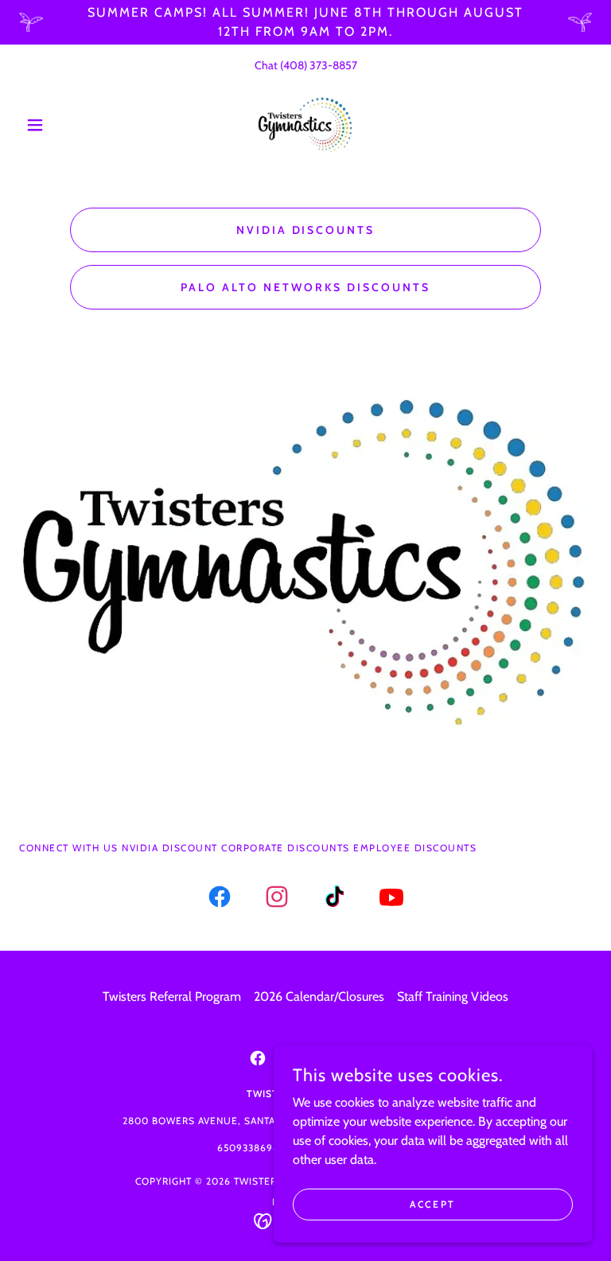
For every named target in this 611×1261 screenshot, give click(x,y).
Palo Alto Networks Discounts (305, 287)
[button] (62, 125)
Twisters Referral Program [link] (172, 996)
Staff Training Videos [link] (452, 996)
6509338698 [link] (248, 1148)
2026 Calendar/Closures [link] (319, 996)
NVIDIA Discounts (306, 230)
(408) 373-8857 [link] (318, 65)
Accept (432, 1204)
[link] (305, 125)
